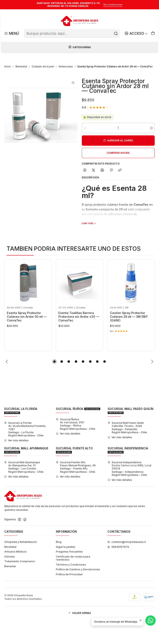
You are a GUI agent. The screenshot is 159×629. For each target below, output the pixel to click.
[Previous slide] (7, 361)
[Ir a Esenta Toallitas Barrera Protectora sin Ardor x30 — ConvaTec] (79, 283)
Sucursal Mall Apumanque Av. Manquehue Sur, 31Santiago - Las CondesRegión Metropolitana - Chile (25, 467)
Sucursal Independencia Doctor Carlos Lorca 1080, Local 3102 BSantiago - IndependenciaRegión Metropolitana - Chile (131, 468)
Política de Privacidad (69, 574)
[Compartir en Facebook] (85, 170)
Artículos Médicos (15, 551)
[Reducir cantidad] (85, 128)
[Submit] (115, 33)
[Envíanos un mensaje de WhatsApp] (150, 620)
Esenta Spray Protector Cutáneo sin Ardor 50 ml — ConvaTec (27, 316)
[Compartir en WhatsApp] (102, 170)
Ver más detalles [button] (18, 440)
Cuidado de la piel (43, 66)
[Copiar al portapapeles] (120, 170)
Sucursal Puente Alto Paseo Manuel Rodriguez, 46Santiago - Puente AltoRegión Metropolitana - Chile (78, 467)
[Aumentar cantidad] (151, 128)
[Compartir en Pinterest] (111, 170)
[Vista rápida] (11, 281)
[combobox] (71, 33)
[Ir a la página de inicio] (79, 21)
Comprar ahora (118, 152)
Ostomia (9, 556)
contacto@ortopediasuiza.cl (128, 541)
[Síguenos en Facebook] (25, 520)
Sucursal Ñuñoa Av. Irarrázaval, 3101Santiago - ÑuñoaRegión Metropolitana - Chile (77, 424)
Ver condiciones (112, 4)
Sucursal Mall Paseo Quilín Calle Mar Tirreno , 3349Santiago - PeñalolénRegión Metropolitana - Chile (129, 427)
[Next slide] (151, 361)
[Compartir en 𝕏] (93, 170)
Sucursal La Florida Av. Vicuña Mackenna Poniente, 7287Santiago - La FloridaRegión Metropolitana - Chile (27, 429)
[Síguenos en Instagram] (19, 520)
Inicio (7, 66)
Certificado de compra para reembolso (73, 558)
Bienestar (21, 66)
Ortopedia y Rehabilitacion (20, 541)
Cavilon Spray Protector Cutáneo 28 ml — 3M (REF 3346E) (129, 316)
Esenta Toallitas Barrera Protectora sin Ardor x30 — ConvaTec (78, 316)
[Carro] (153, 33)
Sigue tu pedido (65, 546)
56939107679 (120, 546)
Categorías (81, 47)
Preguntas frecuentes (69, 551)
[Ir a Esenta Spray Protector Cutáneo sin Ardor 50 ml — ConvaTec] (28, 283)
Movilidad (10, 546)
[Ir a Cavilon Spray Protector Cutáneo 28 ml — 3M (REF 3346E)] (131, 283)
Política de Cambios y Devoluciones (78, 569)
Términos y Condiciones (71, 564)
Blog (58, 541)
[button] (54, 361)
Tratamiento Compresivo (19, 561)
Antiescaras (66, 66)
